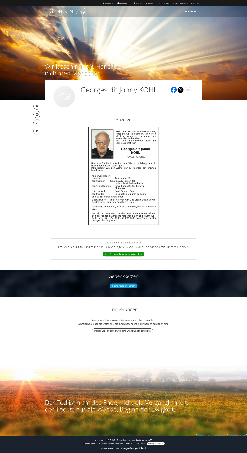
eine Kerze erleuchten (124, 286)
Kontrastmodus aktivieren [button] (135, 443)
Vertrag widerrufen (155, 443)
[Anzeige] (36, 114)
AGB (150, 440)
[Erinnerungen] (36, 131)
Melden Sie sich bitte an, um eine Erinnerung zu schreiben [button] (122, 330)
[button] (187, 90)
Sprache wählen (89, 443)
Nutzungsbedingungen (138, 440)
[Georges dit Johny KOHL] (36, 106)
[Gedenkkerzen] (36, 122)
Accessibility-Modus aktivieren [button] (111, 443)
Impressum (99, 440)
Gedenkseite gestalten (144, 3)
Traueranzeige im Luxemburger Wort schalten (179, 3)
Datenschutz (122, 440)
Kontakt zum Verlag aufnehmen (211, 435)
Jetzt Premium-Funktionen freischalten (123, 254)
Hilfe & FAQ (110, 440)
